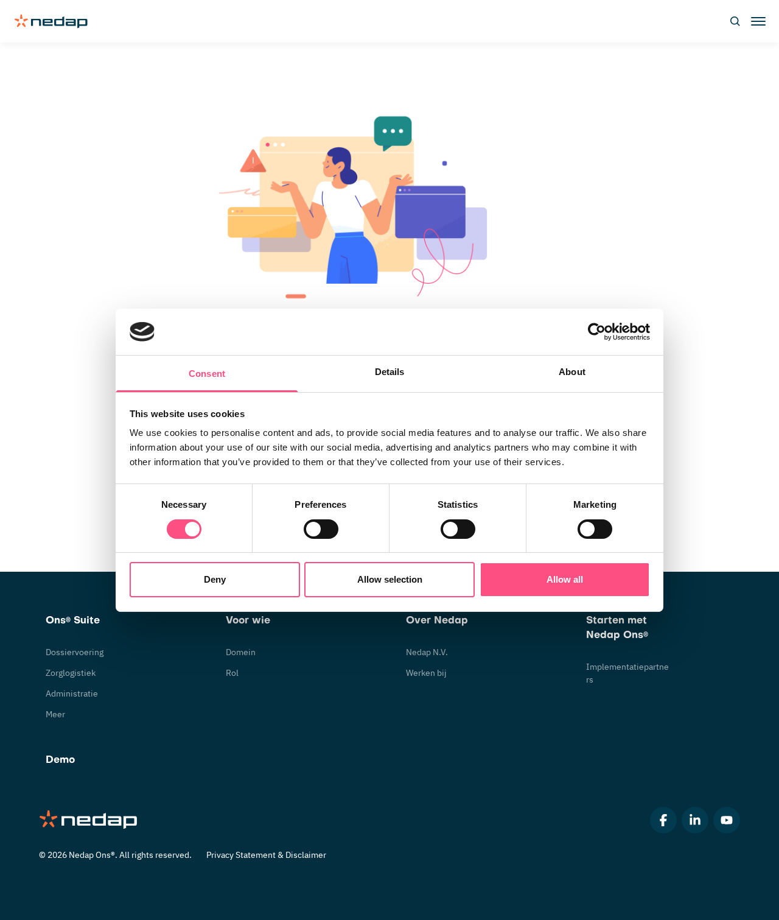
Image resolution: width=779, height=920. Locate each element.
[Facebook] (663, 820)
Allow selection (389, 579)
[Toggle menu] (757, 21)
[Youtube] (726, 820)
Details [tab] (390, 372)
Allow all (565, 579)
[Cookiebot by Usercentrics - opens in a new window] (596, 332)
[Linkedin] (695, 820)
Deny (215, 579)
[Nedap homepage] (51, 21)
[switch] (321, 529)
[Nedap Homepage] (89, 820)
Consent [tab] (207, 373)
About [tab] (572, 372)
